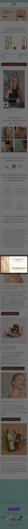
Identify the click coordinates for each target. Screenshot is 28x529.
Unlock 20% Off (18, 268)
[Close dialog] (26, 257)
